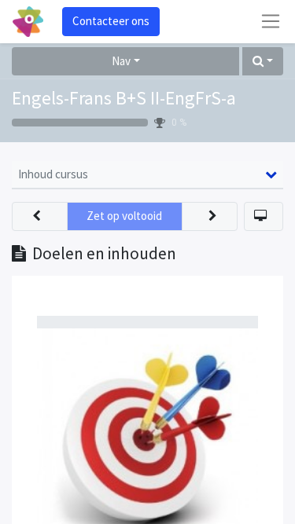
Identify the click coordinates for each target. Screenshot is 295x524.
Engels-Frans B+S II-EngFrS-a (124, 98)
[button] (262, 61)
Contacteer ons (110, 20)
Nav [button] (121, 60)
